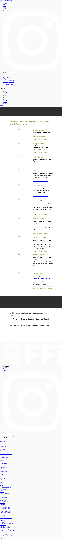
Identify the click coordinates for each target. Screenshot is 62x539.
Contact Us (5, 369)
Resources (5, 86)
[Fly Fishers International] (6, 0)
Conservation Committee (4, 471)
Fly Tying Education (5, 507)
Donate (5, 7)
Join (0, 443)
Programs (1, 485)
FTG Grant (2, 516)
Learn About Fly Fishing (9, 80)
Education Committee (5, 527)
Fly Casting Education (8, 82)
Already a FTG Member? (6, 518)
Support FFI (6, 78)
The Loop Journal (2, 496)
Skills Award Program (5, 512)
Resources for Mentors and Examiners (5, 498)
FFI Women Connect (8, 84)
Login (4, 8)
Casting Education (3, 490)
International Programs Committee (8, 529)
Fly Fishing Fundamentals (4, 457)
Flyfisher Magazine (5, 526)
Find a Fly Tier (3, 504)
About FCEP (2, 492)
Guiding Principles (3, 468)
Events (4, 4)
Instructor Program (4, 514)
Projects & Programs (3, 465)
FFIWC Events (2, 479)
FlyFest (5, 3)
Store (4, 6)
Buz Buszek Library (5, 508)
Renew (1, 445)
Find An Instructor (3, 489)
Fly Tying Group (7, 83)
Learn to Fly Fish (2, 456)
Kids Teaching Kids (3, 461)
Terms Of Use (6, 534)
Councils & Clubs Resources (7, 530)
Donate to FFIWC (3, 478)
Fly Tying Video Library (6, 505)
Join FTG (2, 503)
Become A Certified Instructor (4, 493)
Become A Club (2, 449)
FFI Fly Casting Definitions (4, 494)
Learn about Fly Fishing (6, 454)
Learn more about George (41, 278)
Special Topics (2, 460)
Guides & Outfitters (3, 446)
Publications (3, 525)
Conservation (6, 79)
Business (1, 447)
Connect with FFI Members (6, 523)
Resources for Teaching (3, 497)
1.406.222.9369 (7, 366)
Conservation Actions (3, 467)
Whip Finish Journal (5, 511)
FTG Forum (3, 515)
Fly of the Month (4, 509)
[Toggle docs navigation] (1, 74)
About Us (2, 522)
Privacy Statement (7, 535)
